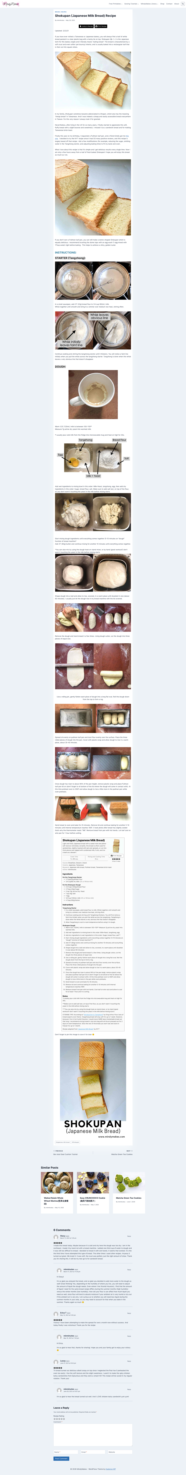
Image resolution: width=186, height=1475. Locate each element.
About (176, 4)
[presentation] (57, 1182)
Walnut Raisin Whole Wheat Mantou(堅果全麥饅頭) (56, 1201)
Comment (57, 1422)
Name (57, 1452)
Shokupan (75, 1142)
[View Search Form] (183, 4)
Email (84, 1452)
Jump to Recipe (87, 26)
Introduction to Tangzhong (93, 1015)
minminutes (60, 20)
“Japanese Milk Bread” (86, 1029)
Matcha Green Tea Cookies (122, 1152)
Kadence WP (111, 1469)
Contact (169, 4)
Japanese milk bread (63, 1142)
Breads (57, 12)
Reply (129, 1236)
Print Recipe (101, 26)
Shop (162, 4)
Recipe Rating (58, 1416)
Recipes (63, 12)
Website (112, 1452)
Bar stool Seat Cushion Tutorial (65, 1152)
